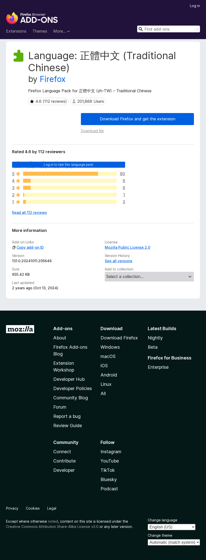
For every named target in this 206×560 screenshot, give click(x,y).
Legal (51, 508)
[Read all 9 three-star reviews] (70, 188)
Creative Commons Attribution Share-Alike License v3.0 (52, 526)
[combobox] (168, 29)
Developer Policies (72, 388)
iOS (104, 365)
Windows (110, 347)
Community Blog (70, 397)
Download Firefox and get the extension (137, 118)
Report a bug (67, 416)
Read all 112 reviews (29, 212)
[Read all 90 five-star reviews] (70, 174)
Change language (162, 520)
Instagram (110, 451)
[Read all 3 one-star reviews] (70, 202)
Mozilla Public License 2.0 (127, 247)
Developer (64, 470)
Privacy (12, 508)
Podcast (109, 488)
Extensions (16, 31)
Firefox (53, 79)
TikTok (107, 470)
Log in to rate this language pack (68, 164)
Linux (106, 384)
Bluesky (108, 479)
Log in (195, 6)
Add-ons (63, 328)
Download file (92, 131)
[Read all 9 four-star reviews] (70, 181)
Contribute (64, 460)
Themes (39, 31)
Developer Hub (69, 379)
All (103, 393)
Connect (62, 451)
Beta (153, 347)
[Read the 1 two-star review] (70, 195)
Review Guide (67, 425)
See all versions (118, 261)
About (59, 337)
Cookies (33, 508)
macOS (108, 356)
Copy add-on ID (30, 247)
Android (108, 375)
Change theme (160, 535)
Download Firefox (119, 337)
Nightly (155, 337)
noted (53, 521)
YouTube (109, 460)
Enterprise (158, 367)
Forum (59, 407)
